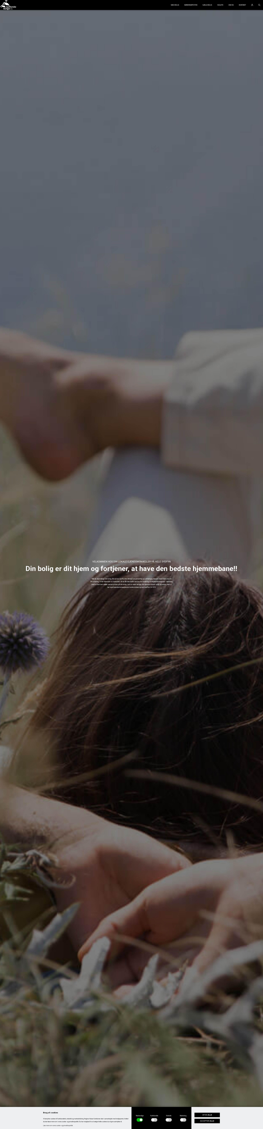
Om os (231, 5)
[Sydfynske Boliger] (8, 5)
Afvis (207, 1115)
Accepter (207, 1121)
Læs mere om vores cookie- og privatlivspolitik (58, 1125)
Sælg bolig (207, 5)
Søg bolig (175, 5)
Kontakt (242, 5)
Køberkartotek (190, 5)
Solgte (220, 5)
